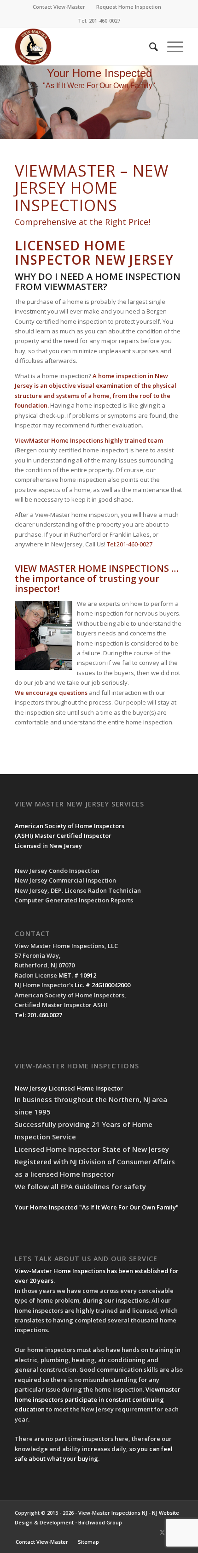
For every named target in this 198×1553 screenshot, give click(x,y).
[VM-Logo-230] (82, 46)
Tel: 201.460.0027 (38, 1015)
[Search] (149, 46)
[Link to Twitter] (162, 1532)
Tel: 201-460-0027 (99, 20)
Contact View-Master (59, 6)
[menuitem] (59, 7)
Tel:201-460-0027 (129, 544)
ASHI (24, 835)
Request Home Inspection (128, 6)
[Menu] (170, 46)
